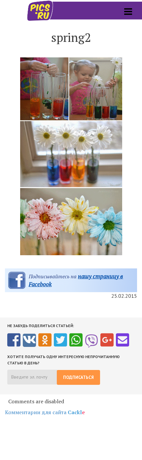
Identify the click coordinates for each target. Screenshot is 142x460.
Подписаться (78, 377)
